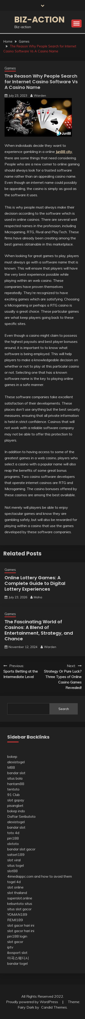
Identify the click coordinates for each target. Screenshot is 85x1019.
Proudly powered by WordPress (32, 1001)
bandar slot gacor (21, 849)
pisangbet (15, 805)
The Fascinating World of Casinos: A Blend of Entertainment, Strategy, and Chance (39, 630)
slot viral (14, 860)
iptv (10, 947)
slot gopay (15, 800)
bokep (12, 756)
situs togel (15, 865)
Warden (40, 95)
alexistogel (16, 762)
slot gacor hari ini (20, 925)
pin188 (13, 838)
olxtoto (13, 843)
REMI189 (15, 920)
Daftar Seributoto (21, 816)
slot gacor (15, 941)
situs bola (14, 778)
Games (10, 68)
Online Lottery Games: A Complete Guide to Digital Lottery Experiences (35, 583)
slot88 (12, 871)
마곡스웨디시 (18, 958)
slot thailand (17, 892)
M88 (11, 767)
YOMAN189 (17, 914)
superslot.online (19, 898)
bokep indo (16, 811)
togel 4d (14, 881)
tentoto (13, 789)
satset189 (15, 854)
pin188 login (17, 936)
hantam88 (15, 783)
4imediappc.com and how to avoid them (39, 876)
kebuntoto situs (19, 903)
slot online (15, 887)
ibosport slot (17, 952)
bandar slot (16, 773)
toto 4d (13, 832)
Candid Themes (54, 1007)
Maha (38, 597)
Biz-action (39, 19)
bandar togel (17, 963)
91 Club (13, 794)
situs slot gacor (19, 909)
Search (63, 709)
